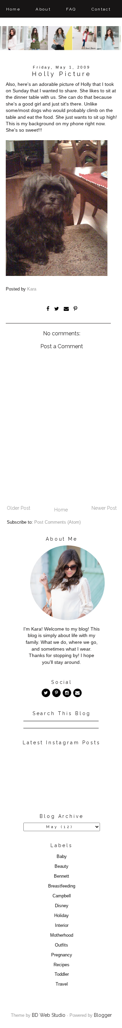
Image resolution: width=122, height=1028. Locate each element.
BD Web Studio (48, 1015)
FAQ (71, 9)
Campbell (62, 896)
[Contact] (77, 693)
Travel (62, 984)
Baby (62, 856)
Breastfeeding (61, 886)
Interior (61, 925)
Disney (61, 905)
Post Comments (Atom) (57, 522)
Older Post (18, 508)
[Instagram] (67, 693)
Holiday (61, 915)
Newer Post (104, 508)
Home (13, 9)
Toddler (62, 974)
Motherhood (61, 935)
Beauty (61, 866)
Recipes (61, 964)
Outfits (61, 945)
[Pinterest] (56, 693)
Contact (101, 9)
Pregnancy (61, 955)
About (43, 9)
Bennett (61, 876)
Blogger (103, 1015)
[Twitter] (46, 693)
